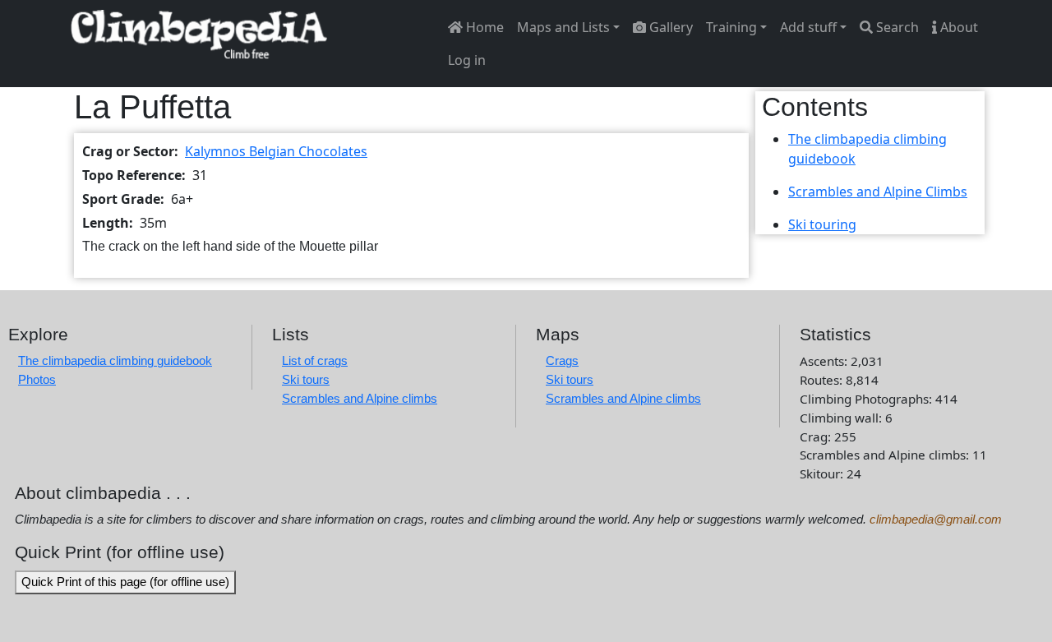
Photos (37, 379)
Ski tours (306, 379)
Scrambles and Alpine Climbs (877, 191)
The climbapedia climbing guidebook (115, 360)
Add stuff (808, 27)
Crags (562, 360)
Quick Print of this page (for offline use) (125, 582)
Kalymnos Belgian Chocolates (276, 151)
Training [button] (731, 27)
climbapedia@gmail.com (936, 519)
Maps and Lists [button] (563, 27)
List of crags (315, 360)
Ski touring (822, 224)
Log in (467, 60)
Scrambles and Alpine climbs (359, 398)
